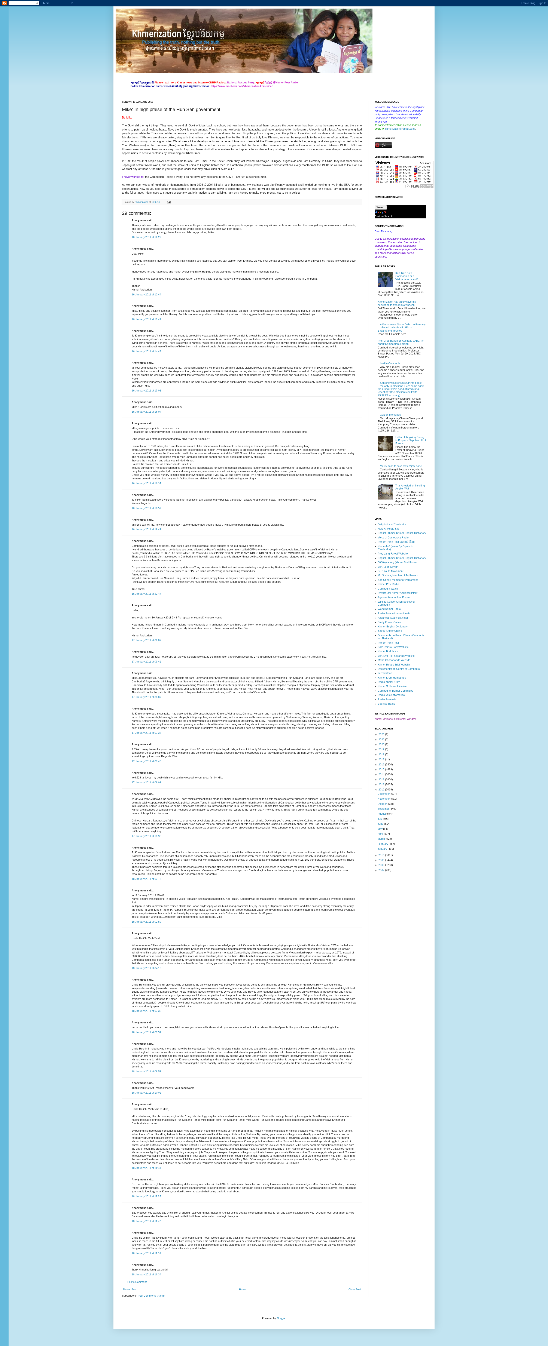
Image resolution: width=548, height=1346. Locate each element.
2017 (381, 759)
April (381, 833)
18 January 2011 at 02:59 (146, 921)
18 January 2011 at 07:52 (146, 1032)
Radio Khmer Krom (389, 681)
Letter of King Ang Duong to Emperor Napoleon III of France (410, 440)
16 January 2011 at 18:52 (146, 508)
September (384, 808)
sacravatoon (385, 673)
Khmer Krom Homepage (392, 677)
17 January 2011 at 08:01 (146, 782)
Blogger (281, 1318)
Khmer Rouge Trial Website (394, 664)
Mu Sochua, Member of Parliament (398, 575)
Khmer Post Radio (388, 584)
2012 (381, 784)
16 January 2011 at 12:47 (146, 319)
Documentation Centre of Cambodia (399, 668)
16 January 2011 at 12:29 (146, 237)
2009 (381, 860)
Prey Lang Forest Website (393, 553)
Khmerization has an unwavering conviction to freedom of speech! (397, 303)
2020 (381, 744)
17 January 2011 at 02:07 (146, 640)
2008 (381, 865)
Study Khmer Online (389, 622)
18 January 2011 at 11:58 (146, 1253)
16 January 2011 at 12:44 (146, 294)
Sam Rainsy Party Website (393, 647)
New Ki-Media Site (388, 528)
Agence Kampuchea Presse (394, 597)
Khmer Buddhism (388, 651)
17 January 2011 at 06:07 (146, 697)
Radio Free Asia (387, 699)
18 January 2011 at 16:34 (146, 1274)
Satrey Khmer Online (390, 630)
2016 (381, 764)
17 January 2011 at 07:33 (146, 732)
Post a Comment (137, 1282)
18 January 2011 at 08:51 (146, 1071)
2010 (381, 855)
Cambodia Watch (388, 588)
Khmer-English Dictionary (393, 626)
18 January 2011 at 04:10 (146, 968)
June (381, 823)
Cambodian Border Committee (395, 690)
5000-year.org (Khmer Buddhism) (397, 562)
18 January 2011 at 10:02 (146, 1092)
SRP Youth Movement (390, 571)
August (382, 813)
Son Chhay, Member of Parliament (398, 579)
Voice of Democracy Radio (393, 537)
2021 (381, 739)
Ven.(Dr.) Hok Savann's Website (396, 655)
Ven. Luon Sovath (388, 566)
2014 (381, 774)
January (383, 848)
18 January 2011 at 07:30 (146, 1010)
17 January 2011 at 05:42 (146, 661)
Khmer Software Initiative (392, 686)
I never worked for (133, 176)
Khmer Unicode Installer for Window (395, 718)
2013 (381, 779)
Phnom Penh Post (388, 642)
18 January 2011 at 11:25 (146, 1196)
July (380, 818)
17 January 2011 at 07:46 (146, 761)
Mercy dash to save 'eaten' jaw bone (401, 466)
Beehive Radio (386, 703)
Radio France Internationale (394, 613)
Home (242, 1289)
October (382, 803)
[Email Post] (168, 202)
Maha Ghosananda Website (394, 660)
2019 (381, 749)
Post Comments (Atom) (151, 1295)
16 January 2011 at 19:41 (146, 529)
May (380, 828)
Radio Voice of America (391, 695)
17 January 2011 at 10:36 (146, 836)
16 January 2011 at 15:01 (146, 390)
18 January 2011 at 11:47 (146, 1221)
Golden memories (390, 414)
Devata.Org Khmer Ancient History (397, 592)
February (383, 843)
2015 (381, 769)
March (382, 838)
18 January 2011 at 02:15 (146, 879)
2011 (381, 789)
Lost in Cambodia (390, 363)
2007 (381, 870)
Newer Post (130, 1289)
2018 (381, 754)
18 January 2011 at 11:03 (146, 1168)
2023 (381, 734)
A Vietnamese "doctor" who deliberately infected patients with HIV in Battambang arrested (402, 327)
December (384, 793)
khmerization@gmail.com (400, 128)
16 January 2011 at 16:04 (146, 411)
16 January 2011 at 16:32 (146, 483)
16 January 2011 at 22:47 (146, 593)
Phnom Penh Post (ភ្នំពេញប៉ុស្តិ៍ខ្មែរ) (396, 541)
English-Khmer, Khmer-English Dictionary (402, 533)
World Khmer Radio (389, 609)
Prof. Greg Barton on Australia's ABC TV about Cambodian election (401, 342)
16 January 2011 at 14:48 (146, 351)
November (384, 798)
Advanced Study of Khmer (393, 617)
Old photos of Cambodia (392, 524)
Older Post (354, 1289)
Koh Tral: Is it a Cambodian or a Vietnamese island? (406, 276)
